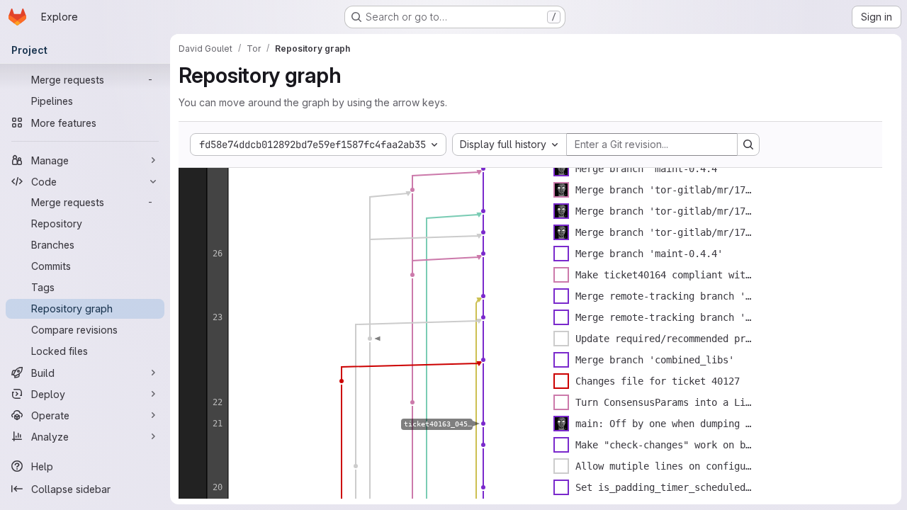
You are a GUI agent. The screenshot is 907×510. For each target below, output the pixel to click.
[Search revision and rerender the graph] (748, 144)
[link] (483, 169)
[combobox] (509, 144)
